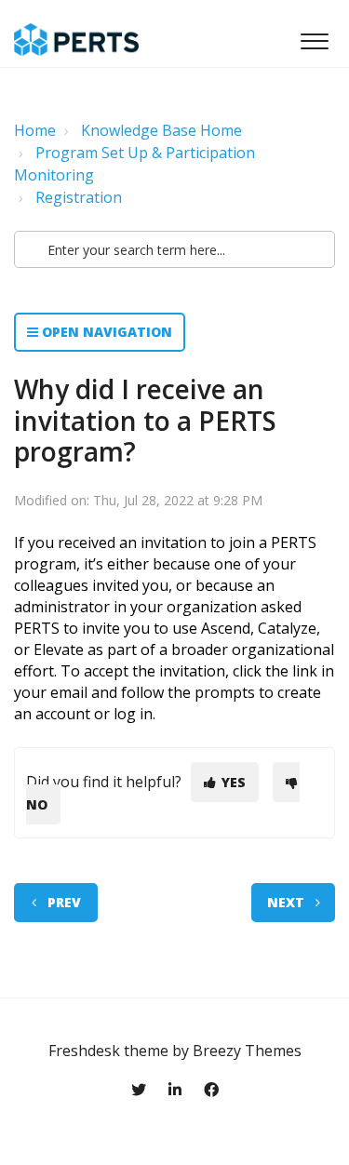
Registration (78, 197)
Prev (64, 902)
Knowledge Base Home (161, 130)
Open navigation (105, 332)
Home (35, 130)
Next (285, 902)
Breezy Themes (247, 1050)
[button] (314, 36)
